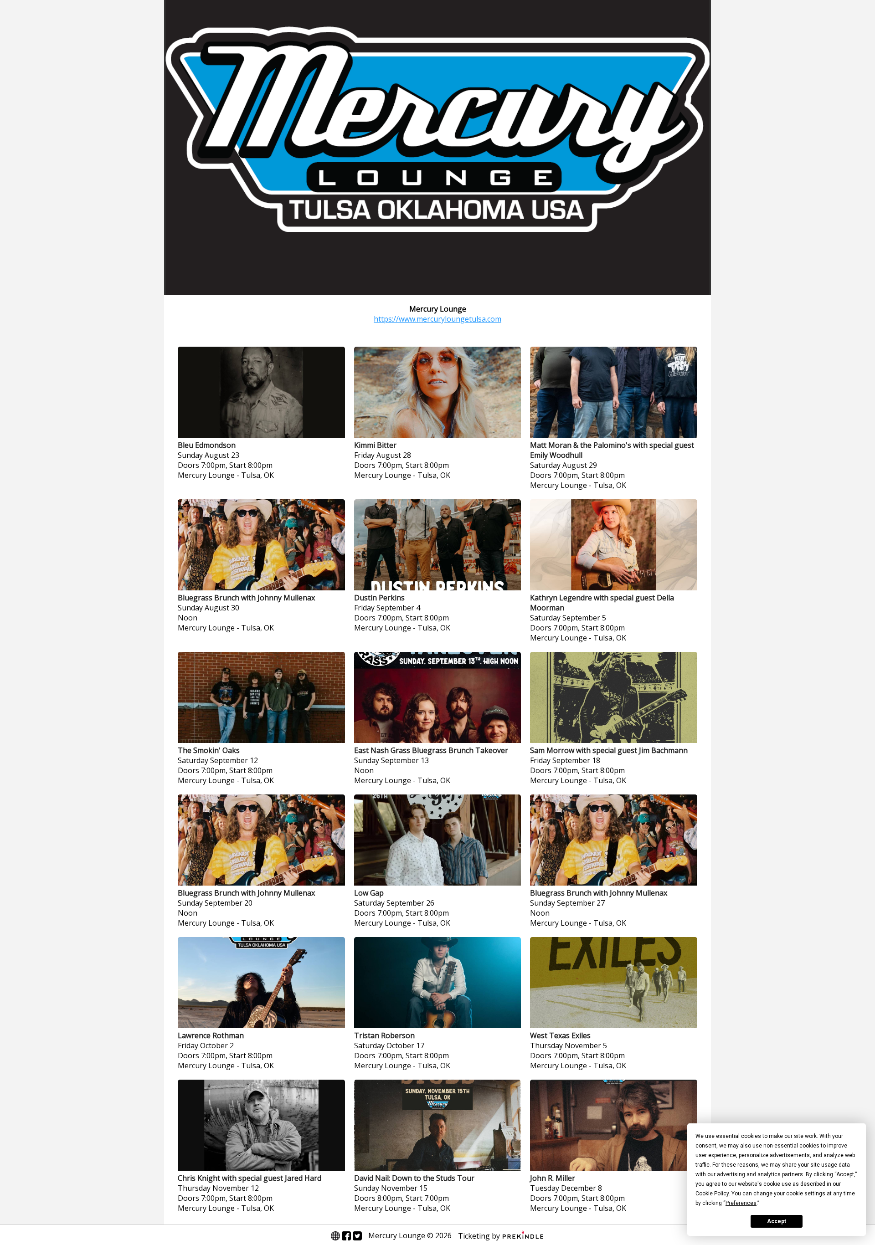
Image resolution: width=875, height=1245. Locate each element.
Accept (776, 1221)
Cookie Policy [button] (712, 1193)
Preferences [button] (741, 1203)
